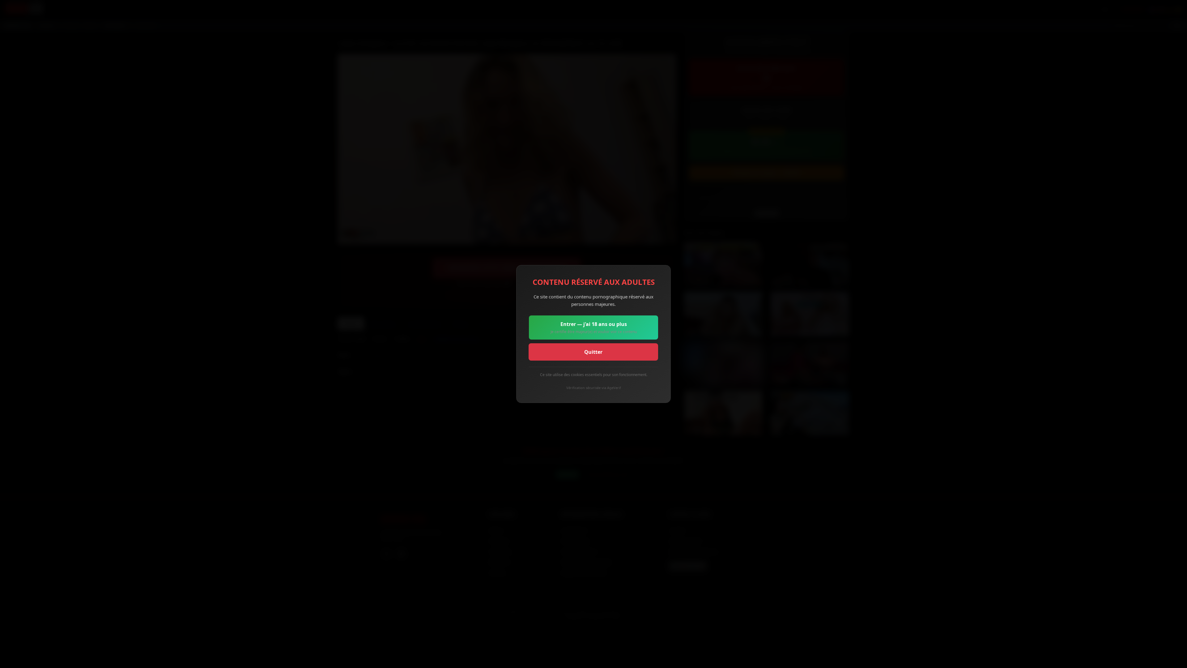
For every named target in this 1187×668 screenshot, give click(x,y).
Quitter (593, 352)
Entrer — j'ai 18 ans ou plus (594, 327)
